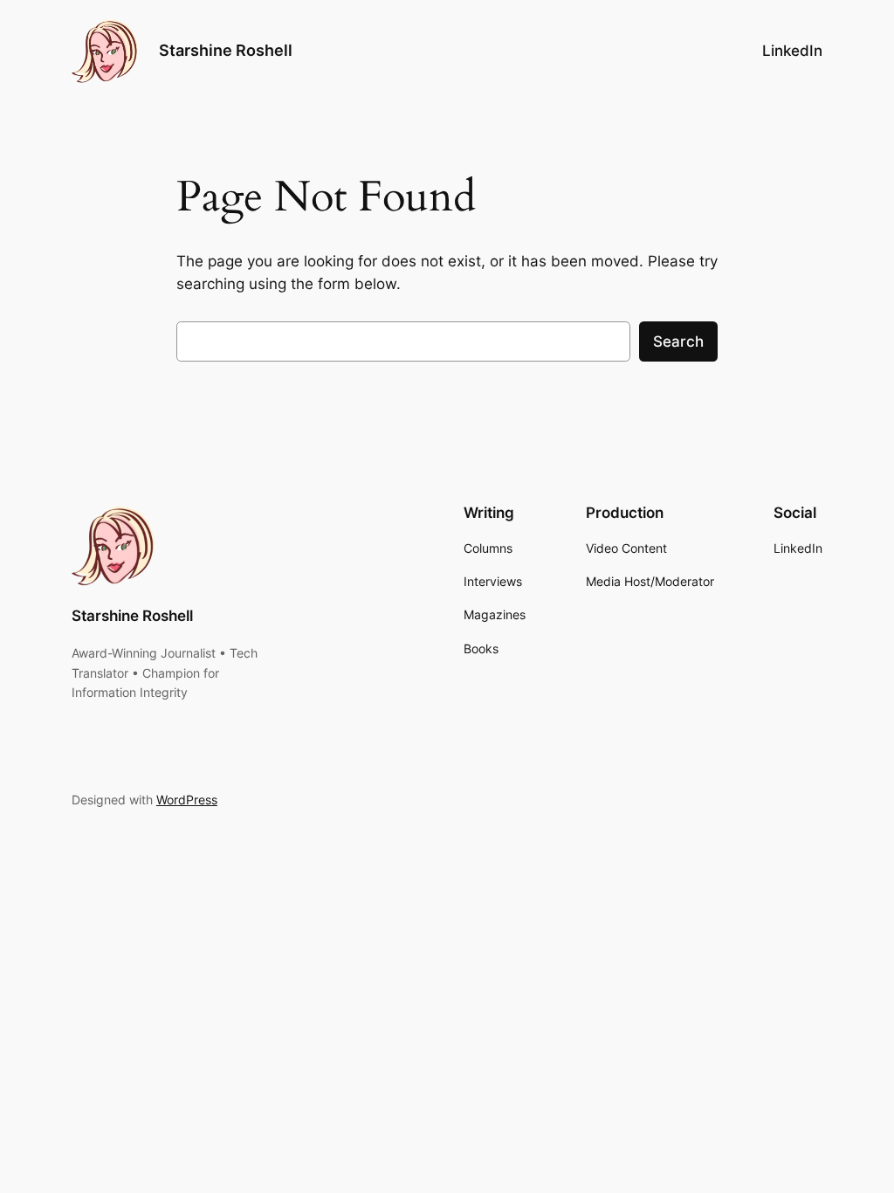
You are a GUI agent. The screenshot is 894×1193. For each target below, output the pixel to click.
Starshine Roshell (225, 50)
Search (678, 341)
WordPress (186, 799)
